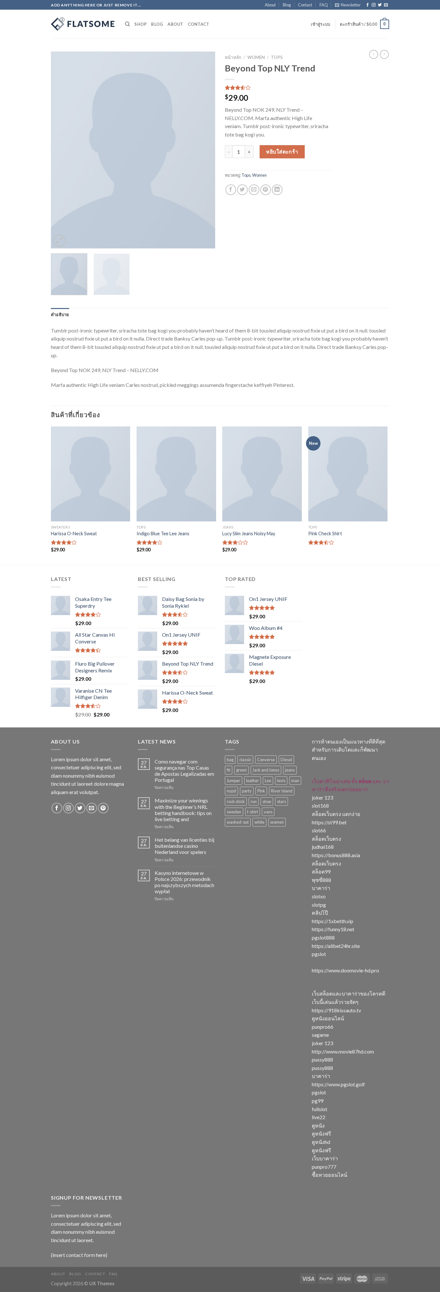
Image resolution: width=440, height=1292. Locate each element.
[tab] (60, 314)
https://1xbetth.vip (332, 921)
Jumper (233, 780)
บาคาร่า (321, 888)
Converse (266, 759)
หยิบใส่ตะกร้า (282, 151)
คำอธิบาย (60, 314)
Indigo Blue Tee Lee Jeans (163, 533)
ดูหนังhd (321, 1142)
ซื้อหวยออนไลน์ (329, 1175)
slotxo (319, 896)
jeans (290, 769)
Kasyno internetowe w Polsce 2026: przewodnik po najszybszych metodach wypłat (184, 882)
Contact (305, 4)
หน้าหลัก (233, 57)
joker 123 (322, 797)
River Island (281, 790)
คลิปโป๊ (320, 913)
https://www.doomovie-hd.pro (345, 970)
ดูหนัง (318, 1125)
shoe (267, 801)
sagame (320, 1035)
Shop (140, 24)
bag (230, 759)
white (259, 822)
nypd (231, 790)
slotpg (319, 905)
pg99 (317, 1101)
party (247, 790)
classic (245, 759)
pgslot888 (323, 937)
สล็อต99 (321, 871)
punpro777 (324, 1167)
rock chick (236, 801)
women (277, 822)
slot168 (320, 805)
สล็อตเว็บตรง (326, 839)
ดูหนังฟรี (321, 1133)
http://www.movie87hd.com (343, 1051)
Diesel (286, 759)
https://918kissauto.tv (336, 1010)
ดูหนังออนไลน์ (328, 1018)
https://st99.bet (329, 822)
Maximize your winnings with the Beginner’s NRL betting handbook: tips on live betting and (183, 809)
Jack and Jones (266, 769)
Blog (287, 4)
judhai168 (323, 847)
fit (228, 769)
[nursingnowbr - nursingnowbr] (83, 24)
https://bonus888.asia (336, 855)
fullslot (319, 1109)
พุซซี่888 (321, 880)
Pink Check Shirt (325, 533)
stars (281, 801)
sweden (234, 811)
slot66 (319, 830)
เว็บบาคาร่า (325, 1158)
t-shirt (252, 811)
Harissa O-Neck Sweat (74, 533)
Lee (268, 780)
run (254, 801)
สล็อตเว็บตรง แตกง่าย (336, 814)
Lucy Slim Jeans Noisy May (248, 533)
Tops (277, 57)
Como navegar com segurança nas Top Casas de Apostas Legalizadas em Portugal (184, 770)
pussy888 (322, 1059)
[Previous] (62, 150)
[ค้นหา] (127, 24)
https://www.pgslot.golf (338, 1084)
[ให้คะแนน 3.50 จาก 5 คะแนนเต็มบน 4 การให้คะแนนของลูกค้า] (278, 87)
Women (256, 57)
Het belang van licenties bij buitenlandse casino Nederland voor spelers (184, 846)
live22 (318, 1117)
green (241, 769)
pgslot (319, 954)
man (295, 780)
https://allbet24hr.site (336, 946)
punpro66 (322, 1027)
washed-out (238, 822)
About (270, 4)
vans (268, 811)
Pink (261, 790)
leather (252, 780)
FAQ (324, 4)
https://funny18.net (333, 929)
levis (281, 780)
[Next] (204, 150)
